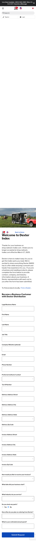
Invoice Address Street (9, 434)
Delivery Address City (9, 405)
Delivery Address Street (10, 394)
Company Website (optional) (11, 345)
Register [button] (7, 17)
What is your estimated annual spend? (14, 522)
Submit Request (18, 535)
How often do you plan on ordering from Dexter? (17, 512)
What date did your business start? (13, 484)
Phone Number (7, 365)
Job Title (4, 334)
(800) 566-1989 (20, 2)
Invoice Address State (9, 455)
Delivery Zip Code (7, 424)
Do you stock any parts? (9, 504)
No (11, 507)
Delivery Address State (9, 415)
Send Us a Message (20, 4)
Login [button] (23, 17)
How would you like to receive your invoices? (16, 474)
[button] (18, 8)
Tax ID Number (7, 384)
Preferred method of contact (11, 375)
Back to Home (19, 232)
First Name (5, 314)
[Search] (3, 12)
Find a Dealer (26, 288)
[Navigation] (3, 8)
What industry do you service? (12, 494)
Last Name (5, 324)
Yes (5, 507)
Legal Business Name (9, 304)
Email (4, 355)
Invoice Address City (8, 445)
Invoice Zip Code (7, 464)
